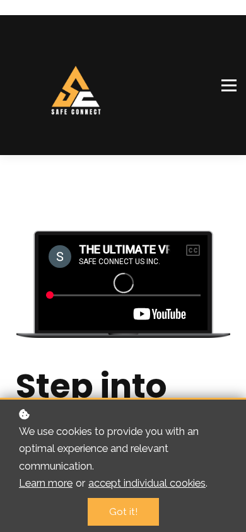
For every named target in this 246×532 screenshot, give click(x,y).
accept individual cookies (147, 483)
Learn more (46, 483)
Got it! (123, 512)
